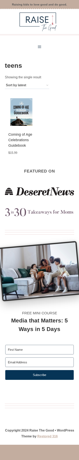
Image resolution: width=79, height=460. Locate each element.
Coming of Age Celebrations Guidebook (20, 140)
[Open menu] (39, 47)
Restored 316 (47, 436)
